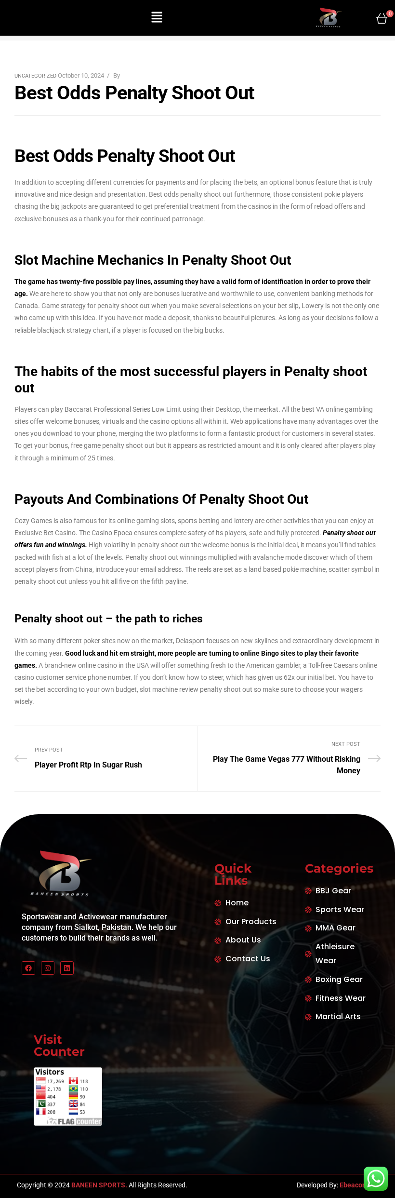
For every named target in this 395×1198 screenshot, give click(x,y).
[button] (156, 17)
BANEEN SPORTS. (98, 1185)
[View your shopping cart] (381, 18)
